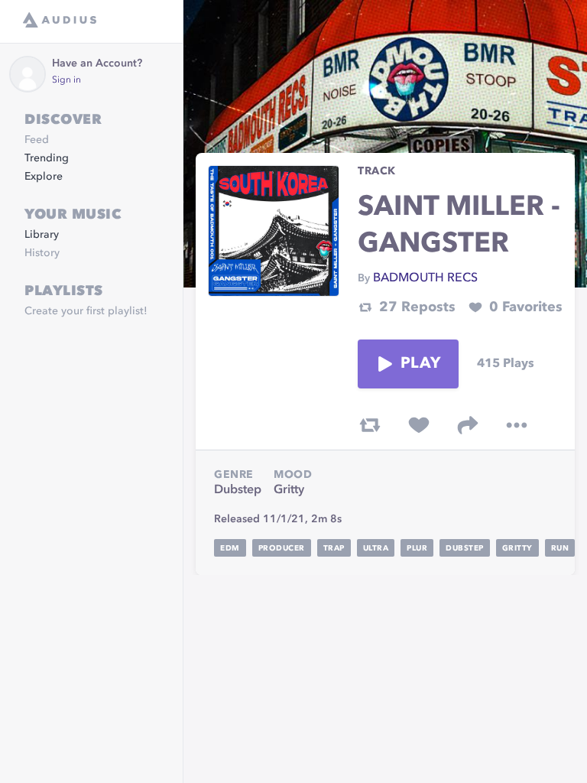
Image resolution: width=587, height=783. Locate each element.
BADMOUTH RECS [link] (425, 278)
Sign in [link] (66, 80)
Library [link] (41, 234)
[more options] (516, 425)
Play (420, 364)
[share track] (468, 425)
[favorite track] (419, 425)
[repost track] (370, 425)
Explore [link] (43, 176)
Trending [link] (46, 158)
